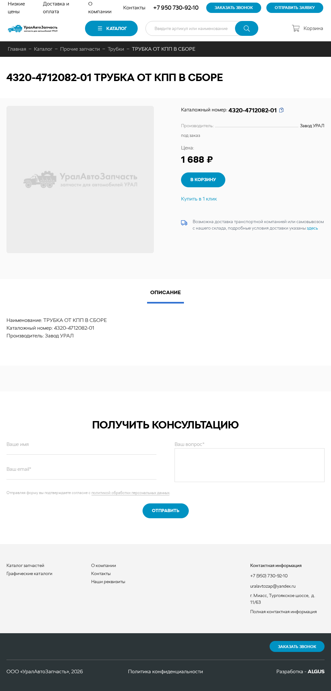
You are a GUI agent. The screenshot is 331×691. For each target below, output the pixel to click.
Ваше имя (17, 444)
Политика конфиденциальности (165, 671)
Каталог (116, 28)
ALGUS (316, 671)
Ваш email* (18, 469)
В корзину (203, 179)
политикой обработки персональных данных (130, 492)
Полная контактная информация (283, 611)
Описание (165, 292)
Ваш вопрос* (190, 444)
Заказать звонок (297, 647)
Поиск (246, 28)
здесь (312, 228)
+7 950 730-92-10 (175, 7)
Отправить (165, 510)
